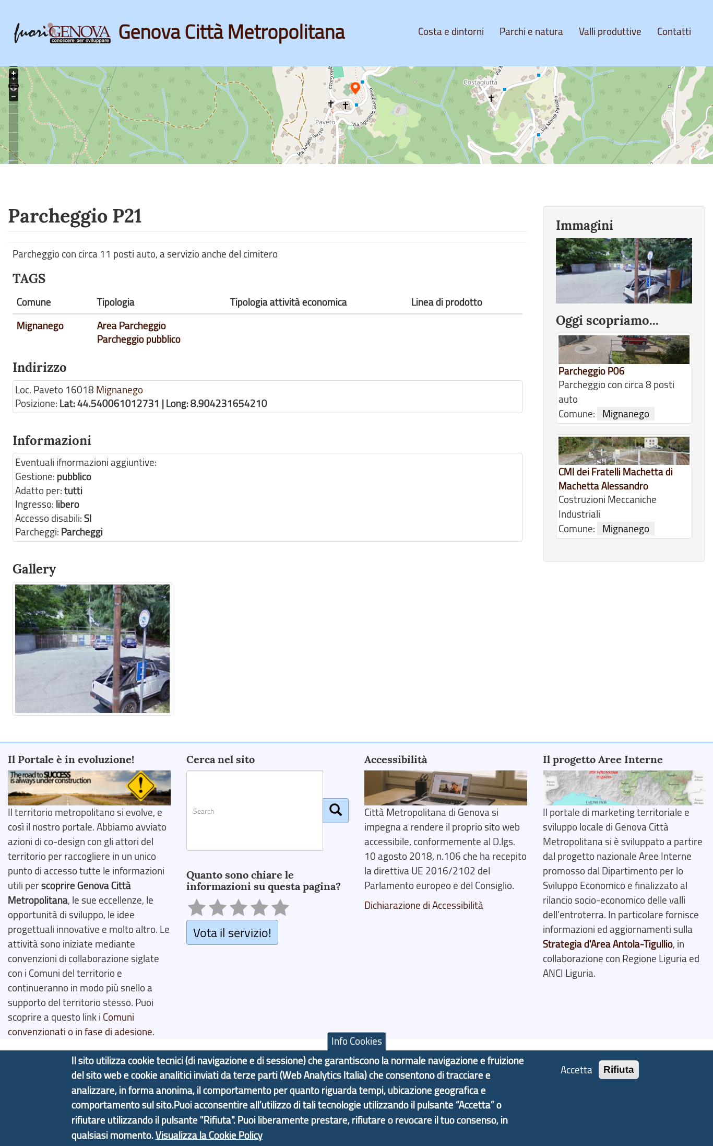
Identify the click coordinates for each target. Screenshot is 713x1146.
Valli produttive (610, 31)
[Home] (66, 32)
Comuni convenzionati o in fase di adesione (80, 1024)
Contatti (674, 31)
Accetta (576, 1070)
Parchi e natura (531, 31)
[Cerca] (336, 810)
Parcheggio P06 (591, 371)
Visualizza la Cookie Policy (209, 1135)
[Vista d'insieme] (92, 648)
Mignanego (40, 325)
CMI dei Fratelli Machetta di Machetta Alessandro (615, 479)
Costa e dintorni (451, 31)
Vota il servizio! (232, 932)
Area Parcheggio (131, 325)
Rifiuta (618, 1069)
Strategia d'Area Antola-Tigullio (608, 944)
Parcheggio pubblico (139, 339)
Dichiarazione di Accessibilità (423, 905)
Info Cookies (356, 1041)
